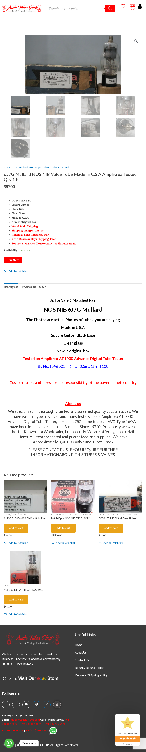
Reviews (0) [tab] (29, 287)
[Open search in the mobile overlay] (80, 8)
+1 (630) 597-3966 (37, 730)
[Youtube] (26, 704)
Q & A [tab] (42, 287)
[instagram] (57, 704)
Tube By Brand (60, 167)
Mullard (23, 167)
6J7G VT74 (10, 167)
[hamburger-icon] (140, 21)
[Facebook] (6, 704)
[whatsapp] (47, 704)
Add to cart (16, 528)
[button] (136, 41)
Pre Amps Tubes (39, 167)
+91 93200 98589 (31, 723)
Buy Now (13, 260)
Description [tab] (11, 287)
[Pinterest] (36, 704)
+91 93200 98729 (13, 730)
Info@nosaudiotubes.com (25, 719)
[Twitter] (16, 704)
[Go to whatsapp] (9, 743)
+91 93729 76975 (55, 723)
